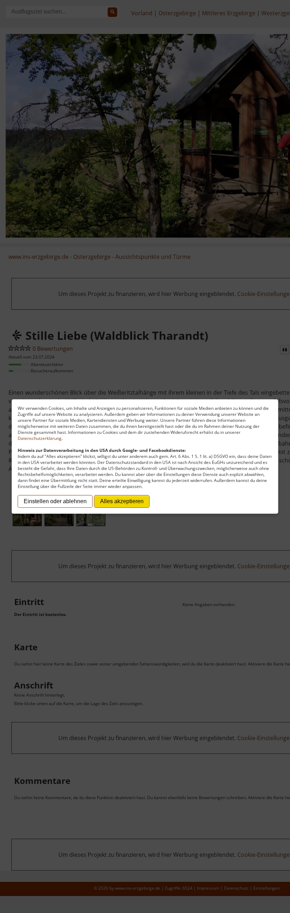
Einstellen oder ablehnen (55, 501)
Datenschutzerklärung (40, 438)
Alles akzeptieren (122, 501)
